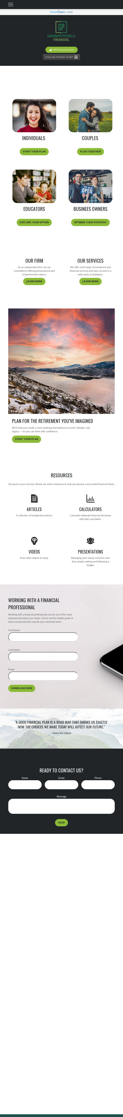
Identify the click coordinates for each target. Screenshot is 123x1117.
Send (61, 822)
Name (25, 778)
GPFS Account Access (63, 49)
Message (61, 796)
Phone (98, 778)
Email (11, 669)
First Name (14, 630)
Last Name (14, 650)
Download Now (21, 688)
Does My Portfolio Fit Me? (59, 57)
